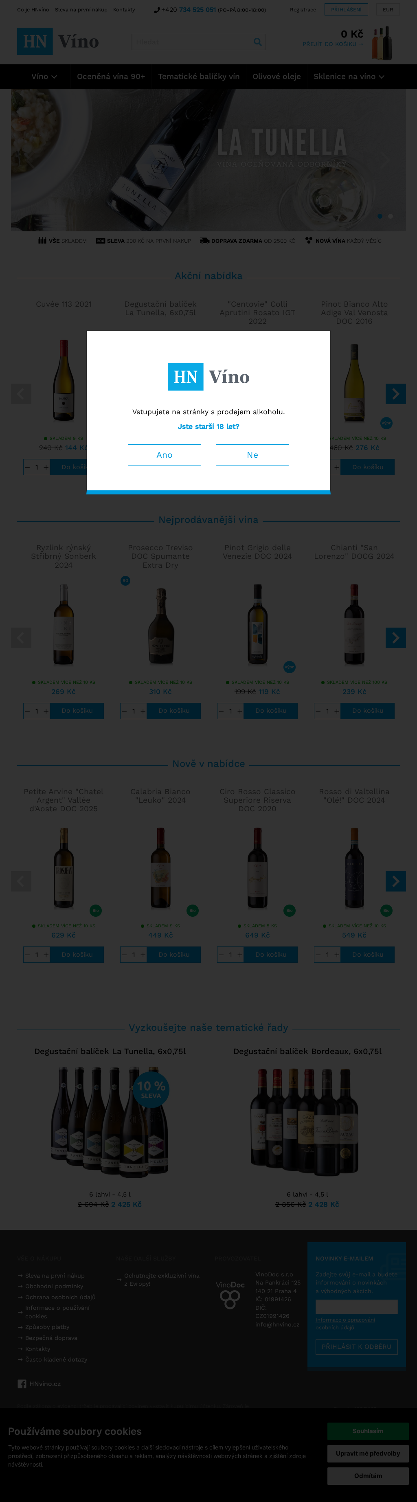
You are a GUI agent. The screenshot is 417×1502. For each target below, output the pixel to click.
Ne (252, 455)
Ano (164, 455)
